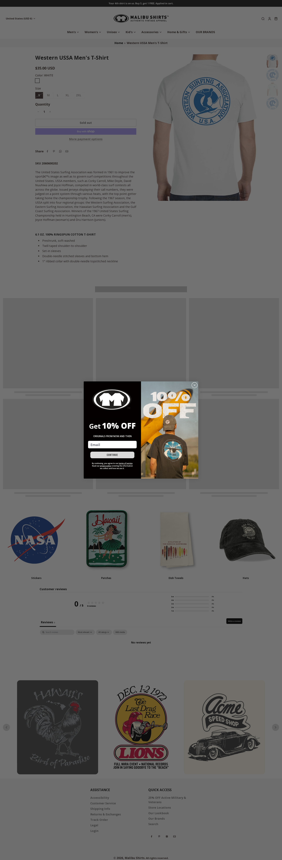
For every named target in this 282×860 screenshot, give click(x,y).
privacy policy (105, 466)
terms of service (125, 463)
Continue (112, 455)
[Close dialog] (194, 385)
